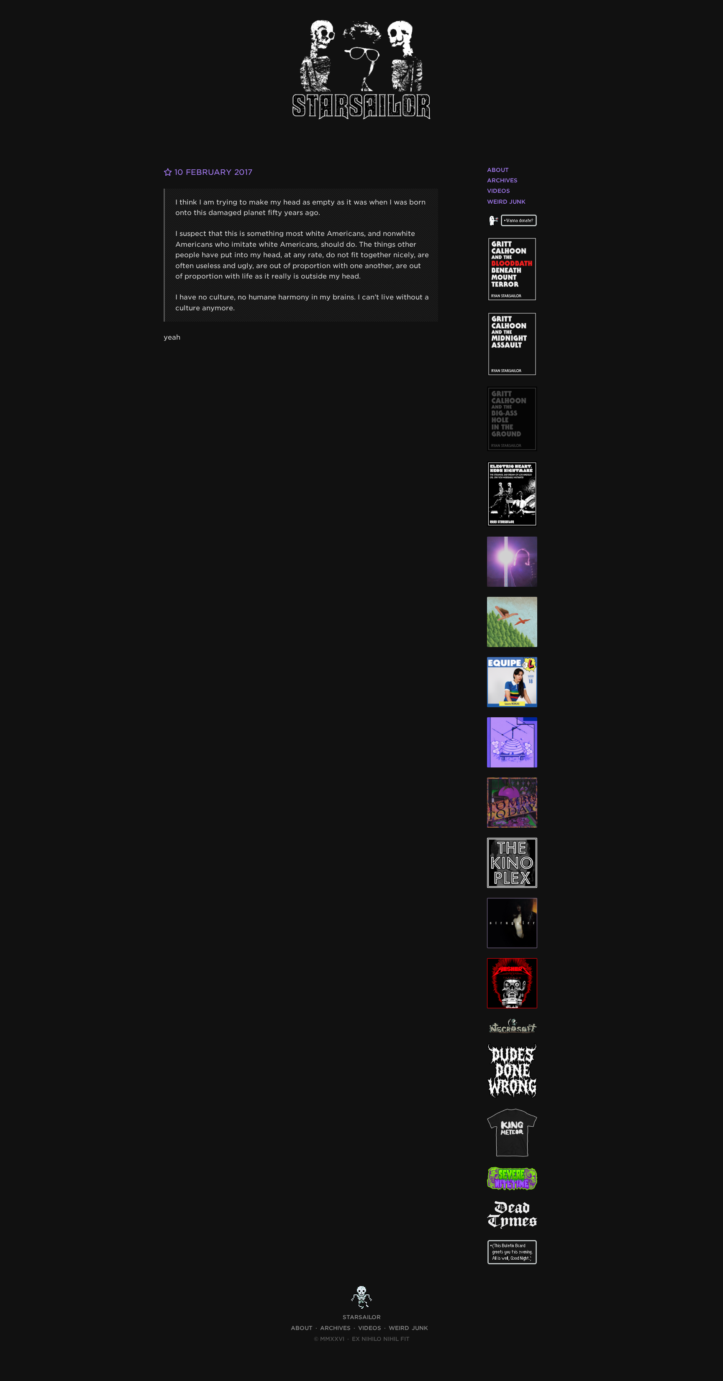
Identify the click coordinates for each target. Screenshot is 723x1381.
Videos (498, 191)
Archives (502, 180)
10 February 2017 (212, 172)
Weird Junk (506, 202)
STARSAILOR (362, 1317)
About (498, 170)
